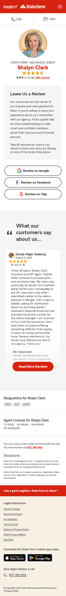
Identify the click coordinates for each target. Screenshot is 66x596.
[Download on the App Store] (15, 557)
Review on (36, 170)
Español (9, 6)
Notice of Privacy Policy (16, 529)
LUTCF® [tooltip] (26, 404)
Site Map (8, 540)
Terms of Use (11, 524)
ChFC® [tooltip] (8, 404)
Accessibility (10, 519)
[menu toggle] (60, 6)
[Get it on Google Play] (39, 557)
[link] (33, 6)
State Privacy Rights (15, 534)
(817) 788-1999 (35, 447)
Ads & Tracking (12, 509)
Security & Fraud (13, 514)
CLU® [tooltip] (16, 404)
